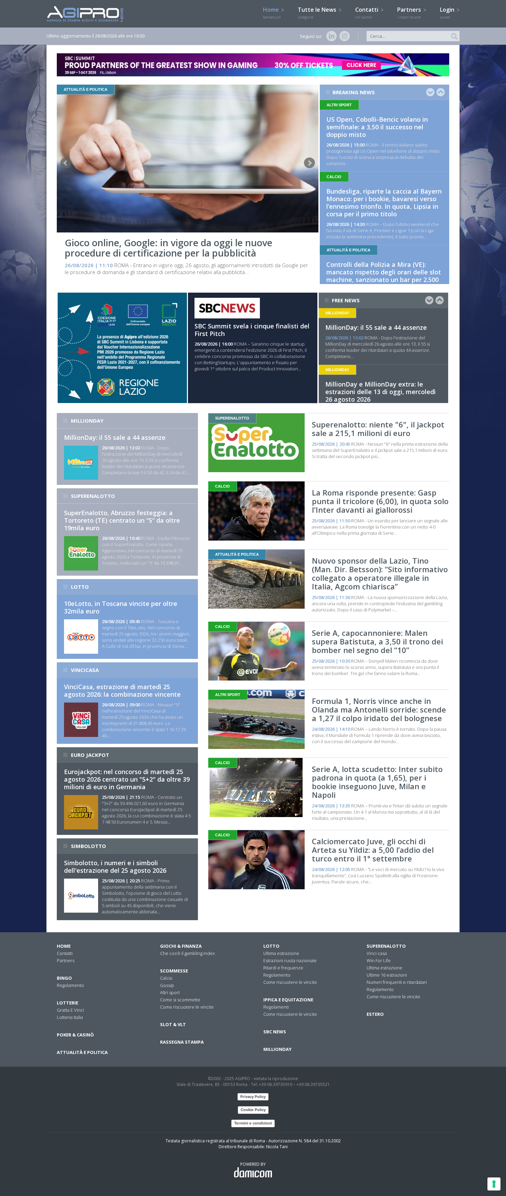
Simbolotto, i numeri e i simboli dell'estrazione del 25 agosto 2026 (115, 866)
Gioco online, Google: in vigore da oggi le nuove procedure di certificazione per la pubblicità (168, 247)
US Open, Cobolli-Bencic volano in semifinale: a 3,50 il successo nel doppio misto (377, 127)
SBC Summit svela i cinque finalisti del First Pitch (251, 330)
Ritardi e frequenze (283, 968)
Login (448, 13)
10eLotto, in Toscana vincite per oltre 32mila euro (120, 607)
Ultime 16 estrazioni (387, 975)
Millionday (277, 1049)
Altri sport (170, 992)
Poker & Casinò (75, 1035)
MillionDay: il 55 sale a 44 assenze (376, 327)
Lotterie (67, 1003)
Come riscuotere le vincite (187, 1007)
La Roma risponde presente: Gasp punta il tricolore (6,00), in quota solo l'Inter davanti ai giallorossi (380, 501)
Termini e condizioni (253, 1123)
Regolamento (70, 985)
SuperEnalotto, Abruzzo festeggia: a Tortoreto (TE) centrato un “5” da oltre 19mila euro (122, 520)
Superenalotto (386, 946)
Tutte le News (318, 13)
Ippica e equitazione (288, 1000)
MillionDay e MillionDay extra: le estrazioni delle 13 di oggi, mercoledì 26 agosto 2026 (380, 391)
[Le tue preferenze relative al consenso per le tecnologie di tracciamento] (493, 1183)
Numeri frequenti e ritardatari (397, 982)
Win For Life (379, 960)
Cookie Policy (253, 1109)
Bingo (64, 978)
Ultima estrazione (281, 953)
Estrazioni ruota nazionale (290, 960)
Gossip (167, 985)
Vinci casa (377, 953)
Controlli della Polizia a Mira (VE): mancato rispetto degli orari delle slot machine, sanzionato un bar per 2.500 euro (383, 275)
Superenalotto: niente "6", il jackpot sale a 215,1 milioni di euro (378, 428)
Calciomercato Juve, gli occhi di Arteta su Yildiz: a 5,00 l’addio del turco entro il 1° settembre (373, 849)
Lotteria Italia (70, 1017)
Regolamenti (276, 1007)
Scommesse (174, 971)
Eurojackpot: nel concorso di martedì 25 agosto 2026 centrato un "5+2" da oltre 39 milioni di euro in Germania (127, 779)
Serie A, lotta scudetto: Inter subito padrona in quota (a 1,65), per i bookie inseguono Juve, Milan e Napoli (377, 782)
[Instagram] (343, 36)
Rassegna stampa (182, 1042)
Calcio (166, 978)
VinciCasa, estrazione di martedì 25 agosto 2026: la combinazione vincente (122, 690)
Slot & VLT (173, 1024)
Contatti (367, 13)
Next (309, 162)
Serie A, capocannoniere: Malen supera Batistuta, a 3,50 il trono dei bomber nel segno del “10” (377, 641)
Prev (65, 162)
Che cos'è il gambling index (187, 953)
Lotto (271, 946)
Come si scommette (180, 1000)
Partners (409, 13)
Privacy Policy (253, 1096)
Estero (375, 1014)
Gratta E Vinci (70, 1010)
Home (272, 13)
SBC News (274, 1032)
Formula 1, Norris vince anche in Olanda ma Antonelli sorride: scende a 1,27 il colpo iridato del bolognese (379, 709)
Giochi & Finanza (181, 946)
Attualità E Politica (82, 1052)
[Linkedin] (330, 36)
